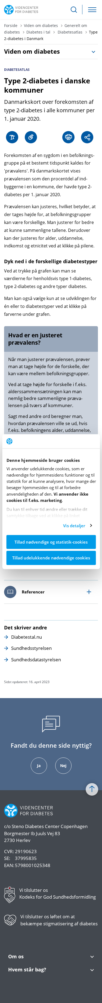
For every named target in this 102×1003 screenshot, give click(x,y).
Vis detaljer (74, 525)
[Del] (88, 137)
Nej (63, 765)
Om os (16, 956)
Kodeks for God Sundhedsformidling (57, 897)
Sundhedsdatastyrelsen (36, 659)
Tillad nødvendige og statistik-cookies (51, 541)
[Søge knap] (73, 9)
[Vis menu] (92, 9)
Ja (39, 765)
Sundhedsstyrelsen (31, 648)
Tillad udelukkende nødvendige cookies (51, 557)
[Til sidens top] (92, 789)
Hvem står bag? (27, 969)
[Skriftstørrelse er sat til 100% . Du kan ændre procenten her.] (13, 137)
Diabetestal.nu (26, 637)
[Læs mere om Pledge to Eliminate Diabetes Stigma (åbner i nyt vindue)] (12, 922)
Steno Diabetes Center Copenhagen (50, 826)
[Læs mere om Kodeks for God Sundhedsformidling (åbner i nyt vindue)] (11, 896)
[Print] (69, 137)
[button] (32, 137)
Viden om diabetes (32, 51)
